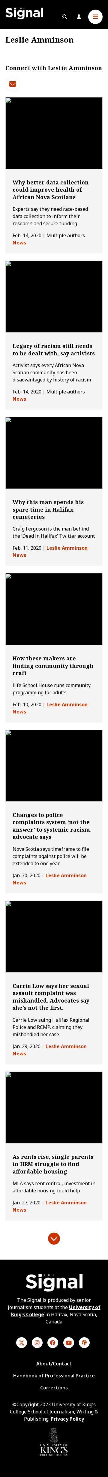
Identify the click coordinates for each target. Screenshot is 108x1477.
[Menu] (95, 17)
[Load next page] (54, 1239)
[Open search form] (65, 17)
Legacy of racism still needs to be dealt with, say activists (54, 349)
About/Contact (54, 1363)
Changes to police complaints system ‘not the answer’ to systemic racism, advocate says (52, 825)
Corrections (54, 1387)
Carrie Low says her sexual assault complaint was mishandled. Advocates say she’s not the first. (51, 996)
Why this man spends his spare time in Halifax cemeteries (48, 509)
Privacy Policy (67, 1419)
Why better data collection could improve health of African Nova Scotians (51, 190)
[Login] (79, 16)
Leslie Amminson (67, 548)
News (19, 242)
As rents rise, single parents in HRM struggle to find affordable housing (53, 1164)
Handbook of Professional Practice (54, 1375)
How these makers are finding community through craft (53, 666)
